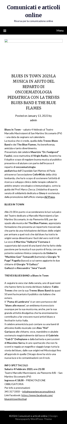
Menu (60, 30)
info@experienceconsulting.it (38, 391)
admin (33, 120)
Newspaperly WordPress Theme (33, 418)
